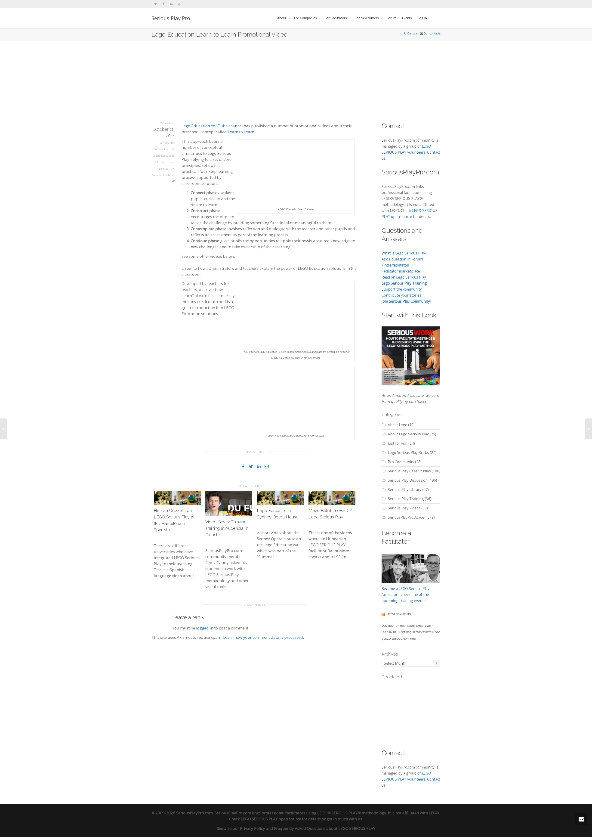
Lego (164, 155)
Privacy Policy (252, 828)
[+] (177, 498)
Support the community (402, 289)
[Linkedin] (171, 4)
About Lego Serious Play (408, 434)
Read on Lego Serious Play (404, 277)
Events (407, 18)
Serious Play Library (404, 489)
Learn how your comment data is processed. (263, 637)
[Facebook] (163, 4)
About (282, 18)
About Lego (397, 424)
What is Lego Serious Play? (404, 253)
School (169, 175)
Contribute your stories (401, 295)
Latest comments (398, 614)
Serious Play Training (406, 498)
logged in (204, 628)
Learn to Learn (241, 131)
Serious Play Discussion (408, 480)
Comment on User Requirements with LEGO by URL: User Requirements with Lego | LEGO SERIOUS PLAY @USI (411, 632)
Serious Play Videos (404, 508)
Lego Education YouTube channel (212, 125)
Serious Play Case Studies (409, 471)
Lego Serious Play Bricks (408, 452)
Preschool (157, 175)
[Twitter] (155, 4)
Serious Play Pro (170, 18)
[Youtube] (179, 4)
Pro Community (401, 461)
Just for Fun (397, 443)
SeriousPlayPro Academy (408, 517)
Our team (413, 33)
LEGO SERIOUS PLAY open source (271, 819)
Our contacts (432, 33)
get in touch (337, 819)
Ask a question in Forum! (402, 259)
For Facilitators (336, 18)
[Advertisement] (296, 75)
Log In (422, 18)
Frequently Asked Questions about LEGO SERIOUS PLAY (324, 828)
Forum (391, 18)
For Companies (306, 18)
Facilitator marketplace (401, 271)
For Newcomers (367, 18)
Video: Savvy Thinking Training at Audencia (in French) (227, 528)
